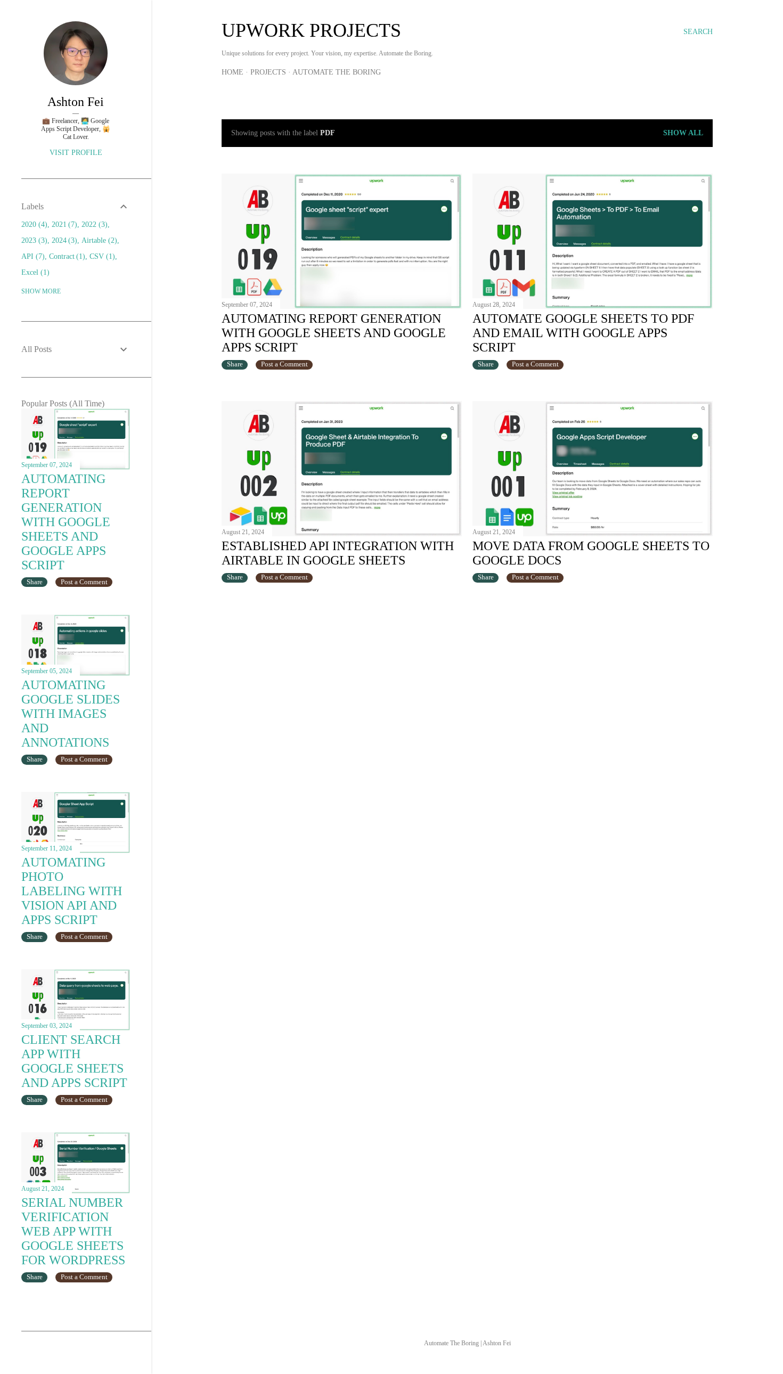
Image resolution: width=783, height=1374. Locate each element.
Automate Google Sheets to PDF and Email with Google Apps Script (583, 333)
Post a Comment (284, 364)
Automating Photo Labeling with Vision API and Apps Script (71, 891)
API (31, 256)
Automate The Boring (336, 72)
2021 (63, 224)
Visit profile (76, 153)
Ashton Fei (75, 102)
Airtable (98, 240)
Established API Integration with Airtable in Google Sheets (338, 553)
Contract (66, 256)
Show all (683, 133)
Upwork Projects (311, 30)
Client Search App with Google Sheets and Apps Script (74, 1061)
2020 (33, 224)
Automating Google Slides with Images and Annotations (70, 713)
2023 (33, 240)
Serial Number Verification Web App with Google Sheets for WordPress (73, 1231)
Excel (34, 272)
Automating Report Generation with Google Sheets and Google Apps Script (334, 333)
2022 (93, 224)
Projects (268, 72)
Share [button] (235, 364)
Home (232, 72)
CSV (100, 256)
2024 (63, 240)
